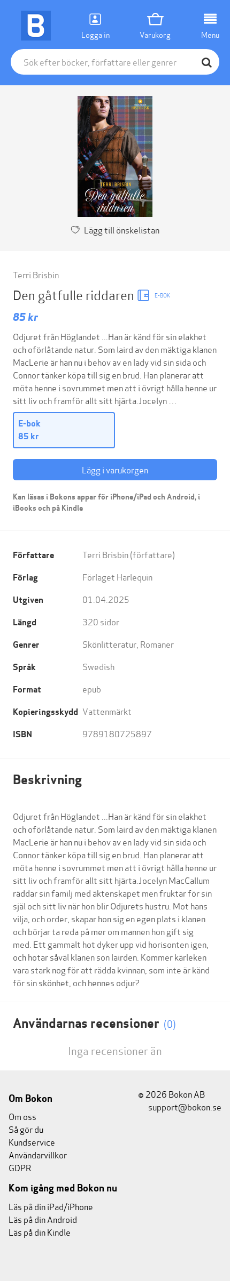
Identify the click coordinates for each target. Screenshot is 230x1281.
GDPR (20, 1167)
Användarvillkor (38, 1154)
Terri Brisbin (36, 274)
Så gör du (26, 1129)
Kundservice (32, 1141)
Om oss (22, 1116)
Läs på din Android (43, 1219)
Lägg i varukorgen (115, 469)
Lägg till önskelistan (121, 229)
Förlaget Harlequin (117, 576)
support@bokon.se (184, 1106)
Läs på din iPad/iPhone (51, 1206)
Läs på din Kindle (40, 1232)
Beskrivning (47, 779)
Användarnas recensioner (94, 1023)
